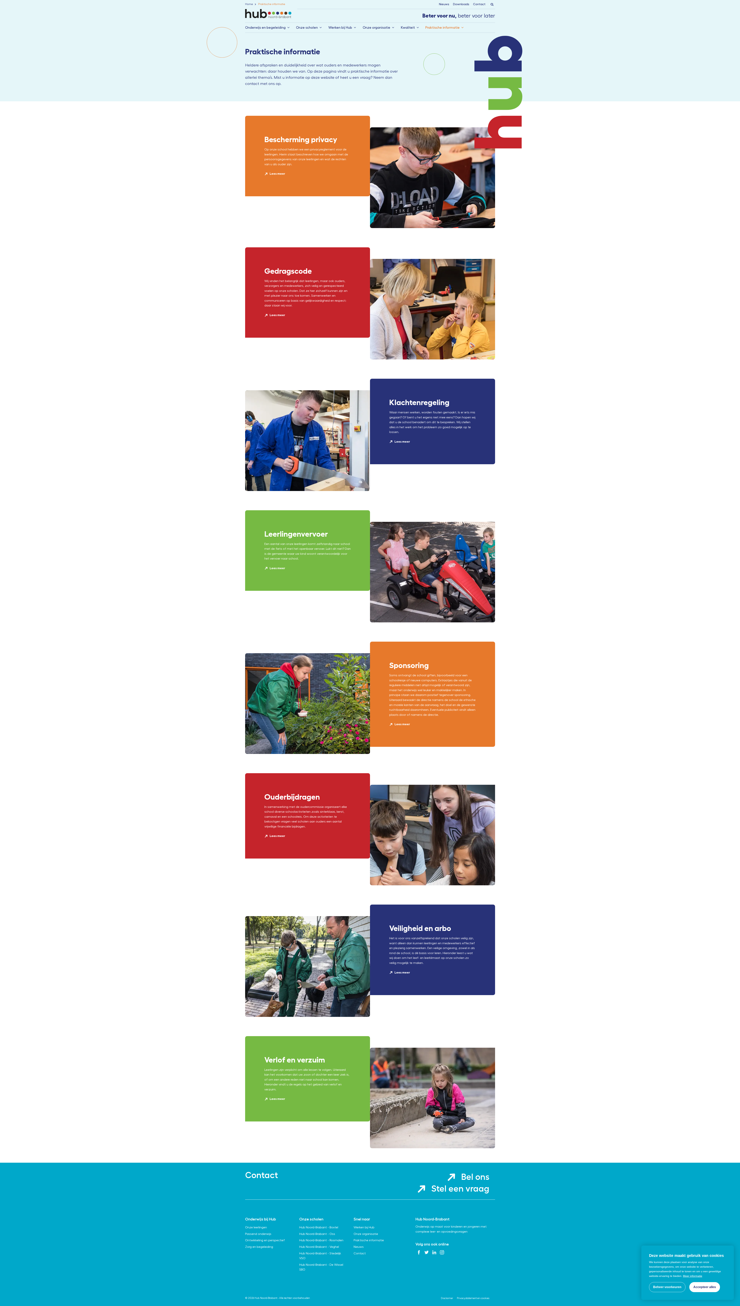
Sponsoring (409, 665)
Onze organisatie (376, 27)
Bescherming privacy (300, 140)
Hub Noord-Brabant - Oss (317, 1233)
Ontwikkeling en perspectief (265, 1240)
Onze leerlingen (256, 1227)
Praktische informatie (442, 27)
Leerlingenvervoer (296, 534)
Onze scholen (307, 27)
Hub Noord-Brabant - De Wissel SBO (321, 1267)
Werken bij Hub (340, 27)
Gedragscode (288, 271)
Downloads (461, 4)
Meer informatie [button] (692, 1275)
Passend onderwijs (258, 1233)
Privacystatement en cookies (473, 1298)
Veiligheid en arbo (420, 928)
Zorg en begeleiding (259, 1246)
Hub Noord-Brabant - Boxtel (318, 1227)
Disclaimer (447, 1298)
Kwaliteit (408, 27)
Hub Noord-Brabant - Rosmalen (321, 1240)
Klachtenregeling (419, 402)
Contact (479, 4)
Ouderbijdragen (292, 797)
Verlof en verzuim (294, 1060)
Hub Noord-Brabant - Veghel (319, 1246)
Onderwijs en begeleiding (265, 27)
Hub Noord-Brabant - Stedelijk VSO (320, 1256)
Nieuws (444, 4)
